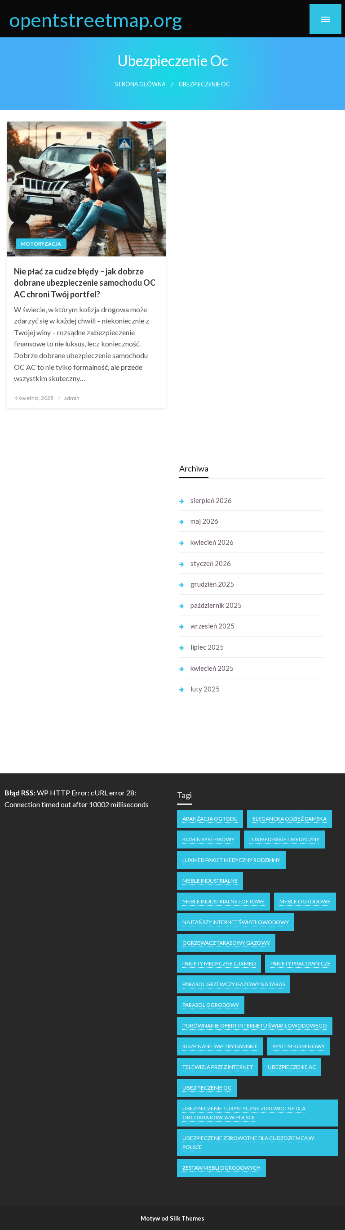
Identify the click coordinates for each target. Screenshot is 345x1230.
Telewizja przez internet (217, 1067)
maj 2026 (204, 521)
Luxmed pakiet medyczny (284, 839)
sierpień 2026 (211, 500)
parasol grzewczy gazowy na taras (233, 984)
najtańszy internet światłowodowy (235, 922)
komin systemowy (208, 839)
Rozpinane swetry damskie (220, 1046)
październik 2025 (216, 605)
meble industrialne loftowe (223, 901)
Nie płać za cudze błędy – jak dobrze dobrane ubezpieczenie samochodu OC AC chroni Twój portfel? (84, 282)
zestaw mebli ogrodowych (221, 1167)
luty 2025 (205, 689)
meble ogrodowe (305, 901)
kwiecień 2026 (212, 542)
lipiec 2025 (207, 647)
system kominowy (299, 1046)
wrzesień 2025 (212, 626)
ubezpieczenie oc (206, 1087)
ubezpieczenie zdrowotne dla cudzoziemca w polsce (248, 1142)
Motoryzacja (41, 244)
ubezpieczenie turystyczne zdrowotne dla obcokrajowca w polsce (243, 1113)
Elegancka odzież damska (289, 818)
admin (72, 398)
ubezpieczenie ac (292, 1067)
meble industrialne (210, 880)
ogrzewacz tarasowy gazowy (226, 942)
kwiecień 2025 (212, 668)
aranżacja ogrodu (210, 818)
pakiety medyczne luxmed (219, 963)
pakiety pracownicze (300, 963)
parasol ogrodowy (210, 1004)
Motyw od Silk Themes (172, 1218)
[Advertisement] (88, 595)
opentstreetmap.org (95, 19)
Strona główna (140, 84)
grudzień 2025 (212, 584)
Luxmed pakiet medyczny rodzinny (231, 860)
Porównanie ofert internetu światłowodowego (254, 1025)
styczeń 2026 (210, 563)
